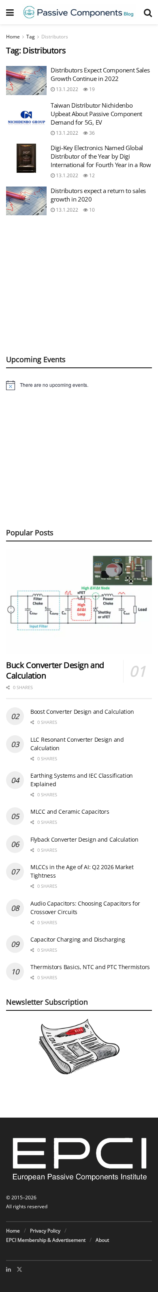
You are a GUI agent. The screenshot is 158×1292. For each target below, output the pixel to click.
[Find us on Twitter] (19, 1269)
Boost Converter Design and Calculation (82, 711)
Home (13, 36)
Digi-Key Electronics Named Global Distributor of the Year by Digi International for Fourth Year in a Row (101, 156)
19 (91, 89)
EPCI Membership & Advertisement (45, 1240)
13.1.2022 (66, 89)
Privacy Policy (45, 1230)
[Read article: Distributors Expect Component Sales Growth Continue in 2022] (26, 80)
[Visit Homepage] (79, 12)
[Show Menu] (10, 12)
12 (91, 175)
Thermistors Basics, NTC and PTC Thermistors (90, 967)
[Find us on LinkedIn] (8, 1269)
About (102, 1240)
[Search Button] (148, 12)
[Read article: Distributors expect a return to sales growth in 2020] (26, 201)
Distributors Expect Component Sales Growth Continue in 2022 (100, 74)
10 (91, 209)
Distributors (54, 36)
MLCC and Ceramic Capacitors (69, 811)
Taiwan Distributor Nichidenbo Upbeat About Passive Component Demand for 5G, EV (96, 113)
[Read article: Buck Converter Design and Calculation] (79, 601)
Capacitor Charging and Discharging (77, 939)
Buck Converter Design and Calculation (55, 670)
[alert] (79, 385)
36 (91, 132)
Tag (30, 36)
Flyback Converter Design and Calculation (84, 839)
